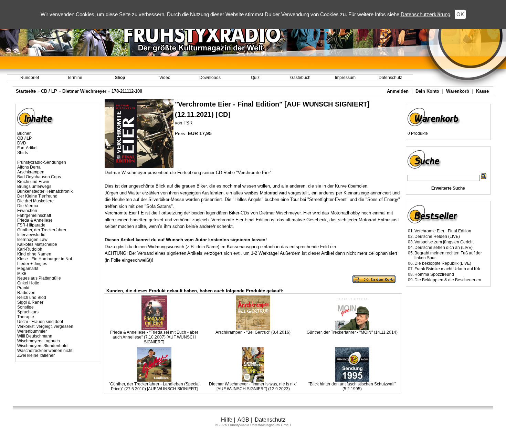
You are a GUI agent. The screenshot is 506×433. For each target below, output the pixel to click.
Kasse (482, 91)
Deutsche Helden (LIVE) (437, 236)
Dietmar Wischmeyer (84, 91)
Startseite (26, 91)
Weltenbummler (32, 331)
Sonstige (25, 307)
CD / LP (49, 91)
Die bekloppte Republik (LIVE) (442, 263)
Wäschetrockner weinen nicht (44, 350)
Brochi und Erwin (33, 181)
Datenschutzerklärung (425, 14)
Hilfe (226, 420)
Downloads (210, 77)
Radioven (26, 292)
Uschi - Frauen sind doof (40, 321)
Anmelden (398, 91)
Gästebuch (300, 77)
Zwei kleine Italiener (36, 355)
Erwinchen (27, 210)
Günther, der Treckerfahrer (41, 230)
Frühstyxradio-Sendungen (41, 162)
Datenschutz (390, 77)
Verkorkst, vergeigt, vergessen (45, 326)
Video (164, 77)
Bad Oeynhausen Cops (39, 176)
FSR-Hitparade (31, 225)
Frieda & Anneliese (35, 220)
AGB (243, 420)
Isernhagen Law (32, 239)
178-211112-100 (127, 91)
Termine (74, 77)
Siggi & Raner (30, 302)
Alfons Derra (29, 167)
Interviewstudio (31, 234)
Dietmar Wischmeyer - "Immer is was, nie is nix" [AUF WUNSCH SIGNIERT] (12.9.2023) (253, 386)
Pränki (23, 287)
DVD (21, 143)
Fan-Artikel (27, 147)
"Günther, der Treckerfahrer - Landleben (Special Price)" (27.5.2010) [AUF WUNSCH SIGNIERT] (154, 386)
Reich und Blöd (31, 297)
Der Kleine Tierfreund (37, 196)
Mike (21, 273)
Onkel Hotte (28, 283)
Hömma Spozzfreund (434, 274)
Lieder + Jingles (32, 263)
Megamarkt (27, 268)
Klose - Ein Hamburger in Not (44, 258)
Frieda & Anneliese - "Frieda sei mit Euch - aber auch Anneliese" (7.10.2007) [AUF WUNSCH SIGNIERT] (154, 337)
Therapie (25, 316)
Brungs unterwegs (34, 186)
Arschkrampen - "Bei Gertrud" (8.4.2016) (253, 332)
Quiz (255, 77)
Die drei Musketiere (35, 201)
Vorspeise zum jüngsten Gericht (444, 242)
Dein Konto (427, 91)
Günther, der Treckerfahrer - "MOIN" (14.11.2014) (352, 332)
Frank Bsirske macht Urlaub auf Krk (447, 268)
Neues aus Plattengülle (39, 278)
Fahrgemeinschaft (34, 215)
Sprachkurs (28, 312)
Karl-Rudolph (29, 249)
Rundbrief (29, 77)
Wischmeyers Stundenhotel (42, 345)
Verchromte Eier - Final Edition (442, 231)
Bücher (24, 133)
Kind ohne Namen (34, 254)
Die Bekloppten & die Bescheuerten (447, 280)
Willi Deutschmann (34, 336)
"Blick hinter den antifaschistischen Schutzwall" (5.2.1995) (352, 386)
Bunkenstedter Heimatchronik (45, 191)
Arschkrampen (30, 172)
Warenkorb (457, 91)
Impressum (345, 77)
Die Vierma (27, 205)
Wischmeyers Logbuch (38, 341)
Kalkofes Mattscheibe (37, 244)
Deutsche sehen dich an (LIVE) (443, 247)
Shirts (22, 152)
